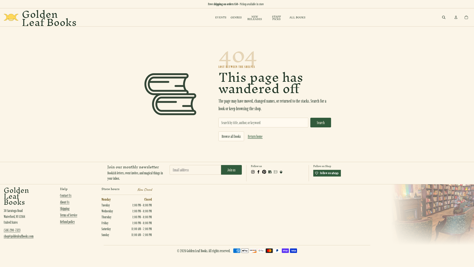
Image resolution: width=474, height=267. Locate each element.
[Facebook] (258, 172)
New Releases (254, 18)
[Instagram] (253, 172)
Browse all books (231, 136)
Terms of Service (68, 215)
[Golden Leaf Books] (11, 17)
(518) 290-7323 (12, 230)
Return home (255, 136)
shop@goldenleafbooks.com (19, 236)
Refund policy (67, 222)
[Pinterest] (264, 172)
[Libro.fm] (281, 172)
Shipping (64, 208)
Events (220, 17)
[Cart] (466, 17)
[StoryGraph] (270, 172)
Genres (236, 17)
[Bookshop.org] (275, 172)
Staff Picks (276, 18)
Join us (231, 169)
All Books (297, 17)
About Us (64, 202)
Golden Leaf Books (49, 17)
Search (321, 122)
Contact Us (65, 195)
